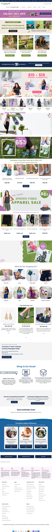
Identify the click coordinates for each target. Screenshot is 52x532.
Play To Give (20, 0)
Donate (43, 0)
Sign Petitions (14, 0)
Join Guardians (7, 0)
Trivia (40, 0)
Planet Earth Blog (5, 518)
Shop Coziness (36, 92)
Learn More (38, 65)
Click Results (4, 494)
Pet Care (3, 515)
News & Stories (28, 0)
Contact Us (4, 487)
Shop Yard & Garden (42, 494)
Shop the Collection (15, 115)
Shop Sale (43, 456)
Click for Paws (29, 491)
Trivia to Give (29, 489)
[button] (44, 3)
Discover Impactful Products (37, 403)
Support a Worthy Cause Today (11, 446)
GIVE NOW (13, 31)
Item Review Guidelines (18, 489)
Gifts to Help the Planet (31, 508)
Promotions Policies (17, 487)
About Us (3, 491)
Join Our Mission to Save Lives (26, 446)
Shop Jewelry (41, 496)
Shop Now (26, 186)
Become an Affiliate (5, 493)
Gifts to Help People (30, 506)
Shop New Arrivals (26, 456)
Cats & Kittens (4, 508)
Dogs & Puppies (5, 509)
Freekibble (28, 493)
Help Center (4, 484)
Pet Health (4, 513)
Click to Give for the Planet (31, 487)
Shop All (40, 484)
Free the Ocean (29, 494)
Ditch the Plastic (7, 357)
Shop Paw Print (41, 487)
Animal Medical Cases (30, 509)
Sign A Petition (29, 498)
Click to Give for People (31, 486)
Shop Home (41, 493)
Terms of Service (17, 484)
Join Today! (14, 402)
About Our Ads (16, 491)
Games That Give (29, 496)
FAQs (3, 489)
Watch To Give (35, 0)
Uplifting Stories (5, 516)
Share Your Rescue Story (6, 520)
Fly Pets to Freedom (30, 511)
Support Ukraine (29, 513)
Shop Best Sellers (8, 456)
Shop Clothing (41, 489)
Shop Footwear (41, 491)
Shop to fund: (11, 7)
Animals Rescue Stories (6, 506)
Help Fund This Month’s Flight (41, 446)
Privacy (15, 486)
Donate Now (10, 55)
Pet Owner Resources (6, 511)
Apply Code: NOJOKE (45, 13)
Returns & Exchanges (5, 486)
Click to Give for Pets (30, 484)
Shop (2, 0)
